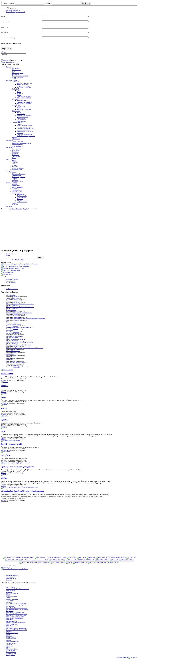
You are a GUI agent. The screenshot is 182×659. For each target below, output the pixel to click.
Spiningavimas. (11, 310)
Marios (8, 634)
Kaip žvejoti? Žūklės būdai (14, 618)
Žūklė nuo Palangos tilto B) (14, 365)
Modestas (16, 320)
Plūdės (8, 640)
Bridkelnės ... (10, 330)
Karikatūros (9, 619)
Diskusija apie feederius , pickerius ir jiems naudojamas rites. (24, 348)
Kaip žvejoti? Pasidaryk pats (15, 612)
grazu (8, 321)
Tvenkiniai (9, 646)
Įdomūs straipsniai (11, 596)
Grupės (25, 209)
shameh (15, 329)
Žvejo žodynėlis (11, 653)
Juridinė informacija (12, 599)
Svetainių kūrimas (122, 657)
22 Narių (3, 380)
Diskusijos (19, 209)
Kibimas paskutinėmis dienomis (15, 622)
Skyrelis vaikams (11, 643)
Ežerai (8, 594)
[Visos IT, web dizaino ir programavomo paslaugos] (132, 657)
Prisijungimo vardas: (7, 22)
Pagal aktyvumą (11, 282)
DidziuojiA (16, 302)
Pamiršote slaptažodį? (13, 10)
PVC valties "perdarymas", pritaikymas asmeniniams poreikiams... (26, 318)
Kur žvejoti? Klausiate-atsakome (16, 628)
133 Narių (4, 461)
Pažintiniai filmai (11, 638)
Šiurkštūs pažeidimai (12, 641)
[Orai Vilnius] (5, 60)
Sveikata (9, 644)
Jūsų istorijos (10, 600)
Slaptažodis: (5, 32)
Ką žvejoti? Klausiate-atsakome (16, 603)
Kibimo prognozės (11, 624)
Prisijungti (4, 62)
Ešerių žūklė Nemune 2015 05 (15, 339)
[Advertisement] (69, 228)
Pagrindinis (9, 254)
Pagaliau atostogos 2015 (14, 301)
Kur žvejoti (9, 627)
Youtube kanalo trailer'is (13, 324)
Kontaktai (9, 580)
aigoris (15, 355)
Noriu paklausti (10, 295)
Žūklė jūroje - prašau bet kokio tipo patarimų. (20, 304)
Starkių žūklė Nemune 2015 (14, 336)
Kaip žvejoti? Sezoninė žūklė (15, 616)
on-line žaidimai (11, 637)
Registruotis (6, 49)
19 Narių (3, 450)
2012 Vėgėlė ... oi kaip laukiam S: (16, 315)
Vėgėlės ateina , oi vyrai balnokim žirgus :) (19, 312)
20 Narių (3, 392)
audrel (15, 346)
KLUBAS (12, 209)
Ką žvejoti (9, 602)
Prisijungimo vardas (9, 3)
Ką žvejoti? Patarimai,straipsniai (16, 605)
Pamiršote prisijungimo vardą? (15, 12)
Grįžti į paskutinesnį (12, 289)
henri (15, 349)
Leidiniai (8, 631)
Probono (16, 331)
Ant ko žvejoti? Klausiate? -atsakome (17, 589)
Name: (3, 16)
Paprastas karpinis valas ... (14, 333)
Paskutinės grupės (12, 279)
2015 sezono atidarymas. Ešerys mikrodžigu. (20, 342)
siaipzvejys (16, 367)
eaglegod (15, 305)
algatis (15, 352)
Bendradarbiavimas (12, 575)
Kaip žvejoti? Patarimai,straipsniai (16, 614)
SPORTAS (9, 356)
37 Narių (3, 403)
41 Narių (3, 414)
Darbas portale (10, 577)
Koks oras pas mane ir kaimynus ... (17, 362)
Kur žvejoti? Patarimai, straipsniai (16, 630)
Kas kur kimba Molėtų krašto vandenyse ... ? (20, 327)
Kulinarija (9, 625)
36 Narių (3, 500)
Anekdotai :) (10, 353)
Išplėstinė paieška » (18, 259)
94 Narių (3, 426)
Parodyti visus (5, 567)
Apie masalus (10, 590)
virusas (15, 326)
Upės (8, 647)
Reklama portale (11, 578)
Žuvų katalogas (11, 652)
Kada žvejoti (10, 606)
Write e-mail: (5, 27)
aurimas (15, 299)
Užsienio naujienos (12, 649)
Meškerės (9, 635)
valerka (15, 314)
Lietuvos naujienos (12, 633)
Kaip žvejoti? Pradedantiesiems (16, 615)
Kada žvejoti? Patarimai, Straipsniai (17, 609)
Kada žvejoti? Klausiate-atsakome (16, 608)
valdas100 (16, 317)
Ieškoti (8, 255)
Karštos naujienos (11, 621)
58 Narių (3, 438)
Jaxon (15, 334)
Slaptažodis (47, 3)
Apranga (9, 592)
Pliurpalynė (9, 359)
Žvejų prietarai (10, 655)
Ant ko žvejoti (10, 587)
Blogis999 (16, 296)
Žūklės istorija (10, 650)
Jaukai (8, 597)
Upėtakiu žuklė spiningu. (13, 298)
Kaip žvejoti (9, 611)
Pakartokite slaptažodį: (8, 37)
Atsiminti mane (13, 8)
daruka (14, 323)
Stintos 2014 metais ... (13, 351)
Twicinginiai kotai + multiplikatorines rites (18, 345)
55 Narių (3, 485)
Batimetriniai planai (12, 593)
